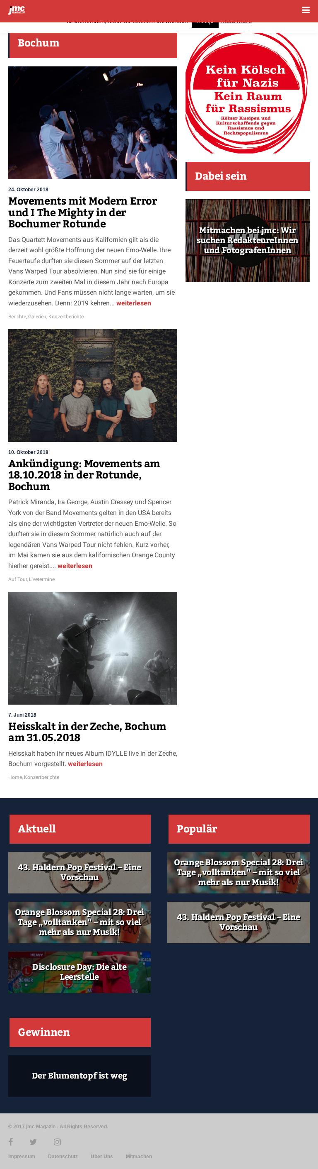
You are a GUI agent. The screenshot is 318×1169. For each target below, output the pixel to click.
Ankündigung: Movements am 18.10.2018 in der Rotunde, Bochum (84, 475)
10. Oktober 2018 (28, 452)
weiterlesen (133, 303)
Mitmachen (139, 1156)
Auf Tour (17, 579)
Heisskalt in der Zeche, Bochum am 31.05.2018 (87, 732)
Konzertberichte (66, 317)
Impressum (21, 1156)
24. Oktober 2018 (28, 190)
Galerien (37, 317)
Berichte (17, 317)
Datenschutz (63, 1156)
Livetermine (42, 579)
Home (15, 777)
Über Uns (102, 1156)
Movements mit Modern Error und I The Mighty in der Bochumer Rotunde (82, 212)
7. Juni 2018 (22, 715)
